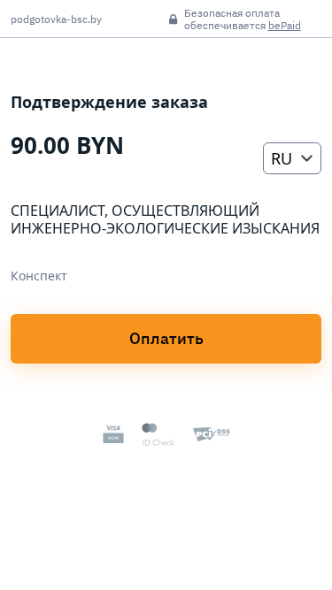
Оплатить (166, 338)
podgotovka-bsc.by (56, 19)
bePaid (284, 25)
